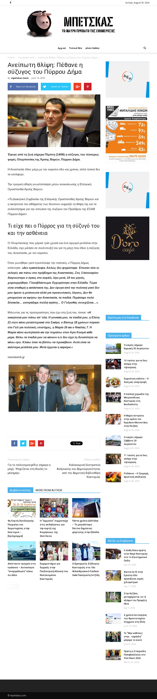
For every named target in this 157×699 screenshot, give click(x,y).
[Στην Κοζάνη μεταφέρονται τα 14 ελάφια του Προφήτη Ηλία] (113, 597)
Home (11, 57)
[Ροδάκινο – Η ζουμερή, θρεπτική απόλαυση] (113, 477)
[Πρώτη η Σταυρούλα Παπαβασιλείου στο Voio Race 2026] (113, 655)
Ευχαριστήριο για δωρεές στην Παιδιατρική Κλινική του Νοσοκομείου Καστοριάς (54, 571)
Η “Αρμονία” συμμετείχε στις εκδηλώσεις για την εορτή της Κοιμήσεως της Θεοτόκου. (54, 528)
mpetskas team (20, 78)
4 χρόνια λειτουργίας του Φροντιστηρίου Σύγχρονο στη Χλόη (135, 618)
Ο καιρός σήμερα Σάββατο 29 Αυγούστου (133, 440)
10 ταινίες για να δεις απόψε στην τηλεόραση (135, 364)
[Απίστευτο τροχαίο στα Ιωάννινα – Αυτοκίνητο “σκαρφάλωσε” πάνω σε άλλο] (22, 550)
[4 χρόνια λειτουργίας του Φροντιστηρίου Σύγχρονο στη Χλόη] (113, 618)
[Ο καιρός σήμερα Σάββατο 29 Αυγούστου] (113, 441)
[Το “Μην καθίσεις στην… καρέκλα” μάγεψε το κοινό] (113, 636)
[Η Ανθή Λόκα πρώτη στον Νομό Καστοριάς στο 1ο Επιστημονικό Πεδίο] (113, 554)
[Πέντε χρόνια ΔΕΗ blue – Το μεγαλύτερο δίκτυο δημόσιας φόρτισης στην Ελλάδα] (86, 507)
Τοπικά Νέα (75, 48)
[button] (144, 48)
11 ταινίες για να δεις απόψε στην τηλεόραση (135, 459)
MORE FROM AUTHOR (49, 490)
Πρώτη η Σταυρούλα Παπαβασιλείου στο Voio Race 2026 (135, 655)
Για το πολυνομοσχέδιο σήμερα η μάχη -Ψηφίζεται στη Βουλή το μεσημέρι (29, 469)
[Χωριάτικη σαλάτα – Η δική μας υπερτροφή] (113, 382)
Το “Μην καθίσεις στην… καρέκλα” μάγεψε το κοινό (133, 636)
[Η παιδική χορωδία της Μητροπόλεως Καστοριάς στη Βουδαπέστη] (113, 397)
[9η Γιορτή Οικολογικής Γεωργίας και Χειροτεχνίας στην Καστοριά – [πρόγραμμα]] (22, 507)
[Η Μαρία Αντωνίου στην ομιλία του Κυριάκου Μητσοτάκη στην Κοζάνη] (113, 419)
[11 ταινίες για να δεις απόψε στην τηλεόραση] (113, 459)
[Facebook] (10, 2)
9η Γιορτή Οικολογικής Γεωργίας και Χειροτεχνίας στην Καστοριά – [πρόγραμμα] (21, 528)
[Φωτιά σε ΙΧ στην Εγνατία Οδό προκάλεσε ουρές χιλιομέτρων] (113, 575)
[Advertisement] (54, 424)
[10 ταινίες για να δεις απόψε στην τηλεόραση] (113, 364)
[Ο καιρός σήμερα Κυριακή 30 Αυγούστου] (113, 348)
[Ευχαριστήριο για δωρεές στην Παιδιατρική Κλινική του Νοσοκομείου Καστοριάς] (54, 550)
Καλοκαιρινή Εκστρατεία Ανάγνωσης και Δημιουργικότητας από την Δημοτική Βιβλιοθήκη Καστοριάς (78, 471)
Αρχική (62, 48)
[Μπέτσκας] (78, 24)
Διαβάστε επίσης (20, 490)
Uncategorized (26, 57)
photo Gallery (92, 48)
